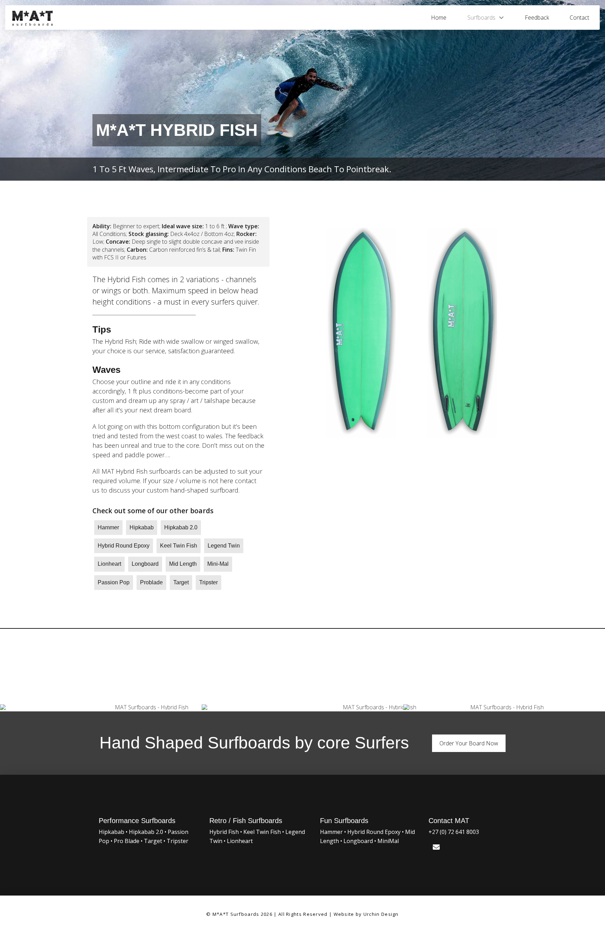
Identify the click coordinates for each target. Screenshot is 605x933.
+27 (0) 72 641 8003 (454, 832)
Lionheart (240, 841)
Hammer (331, 832)
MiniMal (388, 841)
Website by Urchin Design (366, 914)
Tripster (177, 841)
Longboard (358, 841)
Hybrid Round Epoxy (374, 832)
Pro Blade (126, 841)
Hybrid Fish (224, 832)
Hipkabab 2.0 (146, 832)
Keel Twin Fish (262, 832)
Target (153, 841)
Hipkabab (111, 832)
